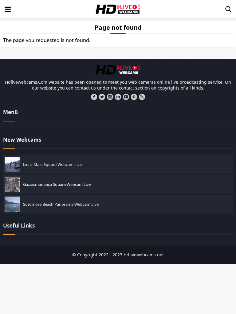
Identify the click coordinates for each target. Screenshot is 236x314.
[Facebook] (94, 97)
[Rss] (142, 97)
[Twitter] (102, 97)
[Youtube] (126, 97)
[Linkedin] (118, 97)
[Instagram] (110, 97)
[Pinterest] (134, 97)
